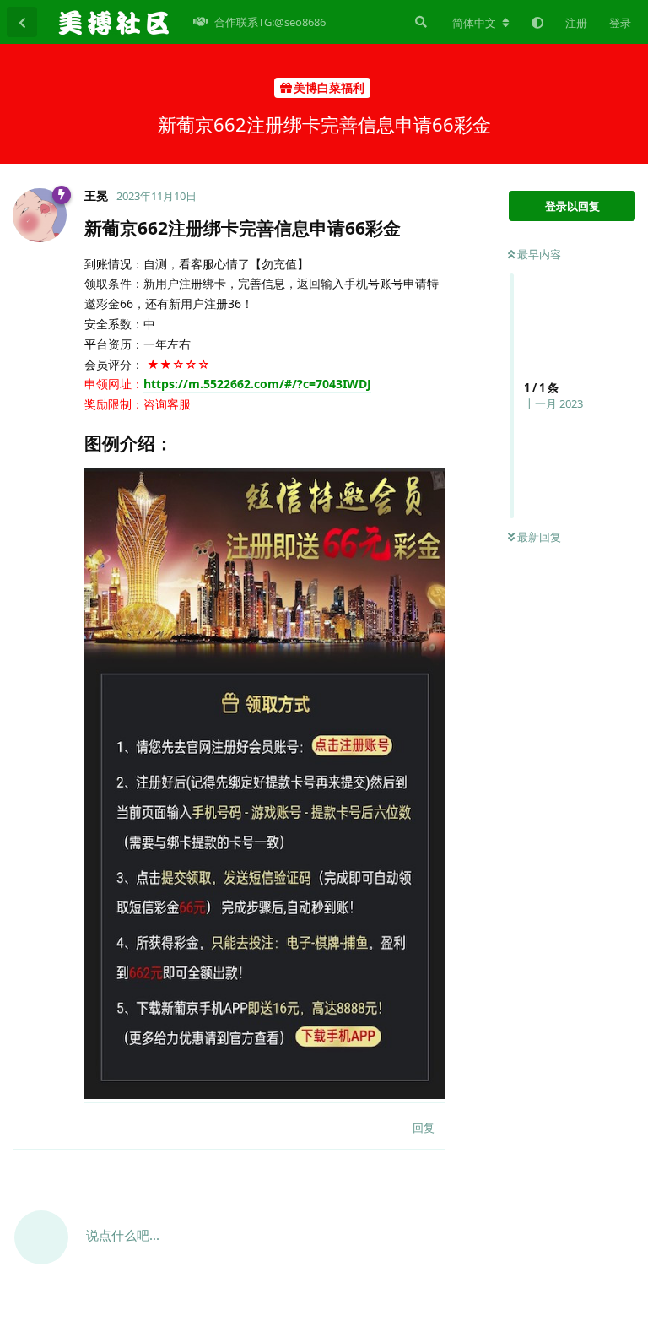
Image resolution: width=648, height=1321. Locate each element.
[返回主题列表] (22, 22)
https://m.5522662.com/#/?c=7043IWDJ (257, 384)
